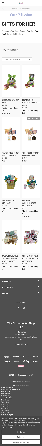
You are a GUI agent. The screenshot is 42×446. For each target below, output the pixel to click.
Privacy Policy (7, 427)
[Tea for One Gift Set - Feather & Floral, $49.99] (10, 134)
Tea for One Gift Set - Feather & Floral (11, 154)
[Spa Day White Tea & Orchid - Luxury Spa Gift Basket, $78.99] (31, 237)
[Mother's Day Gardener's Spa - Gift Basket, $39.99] (31, 81)
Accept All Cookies (21, 442)
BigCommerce (25, 381)
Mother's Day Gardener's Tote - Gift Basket (29, 203)
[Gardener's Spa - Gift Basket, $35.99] (10, 81)
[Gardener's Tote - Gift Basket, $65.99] (10, 181)
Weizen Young (24, 385)
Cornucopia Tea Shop (10, 31)
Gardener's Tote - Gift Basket (9, 202)
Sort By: (5, 59)
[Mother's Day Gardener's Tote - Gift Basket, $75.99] (31, 181)
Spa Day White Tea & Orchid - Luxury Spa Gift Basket (30, 258)
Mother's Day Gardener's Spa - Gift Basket (31, 102)
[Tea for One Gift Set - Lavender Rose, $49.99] (31, 134)
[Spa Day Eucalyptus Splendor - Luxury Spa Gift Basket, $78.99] (10, 237)
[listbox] (20, 59)
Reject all (21, 437)
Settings (21, 432)
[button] (21, 50)
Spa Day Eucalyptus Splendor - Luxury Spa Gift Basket (10, 258)
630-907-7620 (22, 344)
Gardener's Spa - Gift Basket (10, 101)
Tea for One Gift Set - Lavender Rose (31, 154)
